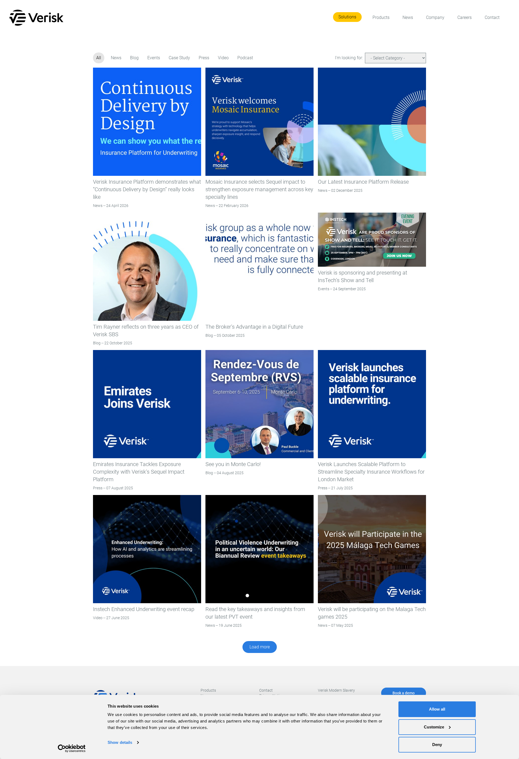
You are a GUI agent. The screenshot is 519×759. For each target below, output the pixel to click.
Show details (120, 742)
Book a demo (403, 693)
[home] (37, 17)
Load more (259, 646)
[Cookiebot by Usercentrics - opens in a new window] (71, 748)
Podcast (245, 57)
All (98, 57)
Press (204, 57)
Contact (266, 690)
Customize (434, 727)
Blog (134, 57)
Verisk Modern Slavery (336, 690)
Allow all (437, 709)
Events (153, 57)
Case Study (179, 57)
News (116, 57)
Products (208, 690)
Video (223, 57)
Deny (437, 744)
